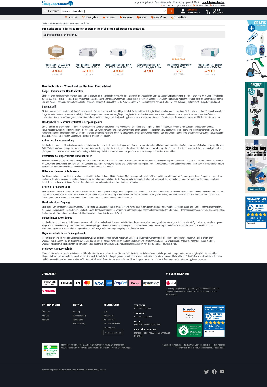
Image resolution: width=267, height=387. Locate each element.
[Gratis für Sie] (256, 49)
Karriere (45, 319)
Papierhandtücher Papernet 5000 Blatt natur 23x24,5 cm (209, 66)
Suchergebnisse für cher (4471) (62, 35)
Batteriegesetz (110, 327)
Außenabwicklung (95, 145)
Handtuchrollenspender (180, 96)
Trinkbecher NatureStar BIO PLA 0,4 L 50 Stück (179, 66)
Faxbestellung (79, 323)
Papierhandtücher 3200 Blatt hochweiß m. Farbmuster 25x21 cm (57, 67)
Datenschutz (109, 319)
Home (44, 23)
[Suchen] (170, 11)
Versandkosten (79, 315)
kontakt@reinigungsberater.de (147, 324)
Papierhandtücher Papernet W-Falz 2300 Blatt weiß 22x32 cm (118, 66)
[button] (190, 11)
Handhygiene (90, 238)
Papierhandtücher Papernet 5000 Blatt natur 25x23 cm (88, 66)
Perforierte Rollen (106, 160)
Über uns (46, 311)
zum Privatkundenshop (213, 2)
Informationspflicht (112, 323)
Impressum (108, 315)
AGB (105, 311)
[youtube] (222, 372)
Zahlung (76, 311)
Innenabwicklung (156, 148)
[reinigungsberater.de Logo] (57, 3)
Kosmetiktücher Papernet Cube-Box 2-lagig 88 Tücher (149, 66)
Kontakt (45, 315)
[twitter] (206, 372)
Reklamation (78, 319)
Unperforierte (56, 163)
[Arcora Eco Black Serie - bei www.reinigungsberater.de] (256, 109)
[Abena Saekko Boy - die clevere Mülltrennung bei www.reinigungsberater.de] (256, 166)
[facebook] (214, 372)
